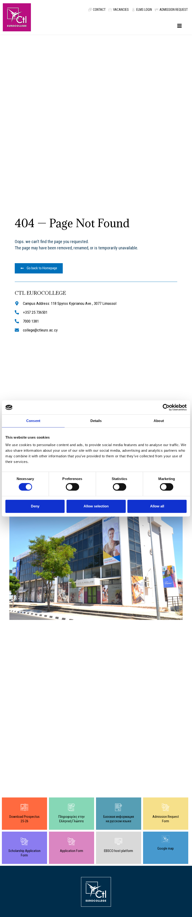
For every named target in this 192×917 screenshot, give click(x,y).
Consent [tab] (33, 421)
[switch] (72, 487)
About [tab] (159, 421)
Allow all (157, 506)
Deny (35, 506)
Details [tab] (96, 421)
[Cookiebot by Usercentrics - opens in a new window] (166, 407)
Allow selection (96, 506)
